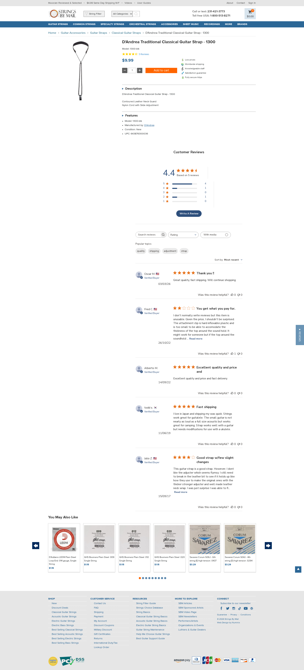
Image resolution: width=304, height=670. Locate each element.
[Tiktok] (239, 609)
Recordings (212, 24)
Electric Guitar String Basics (151, 625)
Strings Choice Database (149, 608)
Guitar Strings (58, 24)
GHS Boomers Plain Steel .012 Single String (134, 559)
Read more (195, 338)
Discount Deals (60, 608)
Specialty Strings (112, 24)
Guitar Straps (98, 32)
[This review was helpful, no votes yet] (232, 295)
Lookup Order (101, 647)
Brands (242, 24)
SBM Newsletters (187, 616)
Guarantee (222, 615)
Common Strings (84, 24)
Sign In (252, 3)
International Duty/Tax (106, 643)
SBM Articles (185, 603)
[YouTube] (245, 609)
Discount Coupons (104, 625)
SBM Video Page (187, 612)
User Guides (144, 3)
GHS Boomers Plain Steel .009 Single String (99, 559)
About (230, 3)
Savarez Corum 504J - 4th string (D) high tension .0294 (238, 559)
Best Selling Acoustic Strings (67, 634)
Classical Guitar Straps (126, 32)
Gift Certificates (102, 634)
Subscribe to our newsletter (235, 603)
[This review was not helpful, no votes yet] (238, 295)
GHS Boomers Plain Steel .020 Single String (169, 559)
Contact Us (100, 603)
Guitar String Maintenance (150, 630)
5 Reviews (144, 54)
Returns (98, 638)
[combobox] (183, 235)
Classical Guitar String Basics (151, 616)
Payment (98, 616)
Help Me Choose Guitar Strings (153, 634)
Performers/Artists (188, 621)
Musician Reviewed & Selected (65, 3)
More (228, 24)
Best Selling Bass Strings (65, 643)
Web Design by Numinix (228, 623)
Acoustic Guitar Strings (64, 616)
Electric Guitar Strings (63, 621)
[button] (300, 335)
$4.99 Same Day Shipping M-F (103, 3)
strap (184, 251)
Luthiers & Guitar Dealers (192, 630)
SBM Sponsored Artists (191, 608)
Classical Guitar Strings (64, 612)
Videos (128, 3)
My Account (100, 621)
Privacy (233, 615)
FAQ (96, 608)
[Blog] (251, 609)
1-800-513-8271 (220, 15)
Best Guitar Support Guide (150, 638)
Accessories (169, 24)
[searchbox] (148, 234)
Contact (241, 3)
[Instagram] (233, 609)
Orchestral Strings (142, 24)
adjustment (170, 251)
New (54, 603)
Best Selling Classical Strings (67, 630)
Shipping (98, 612)
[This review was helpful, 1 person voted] (232, 354)
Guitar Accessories (73, 32)
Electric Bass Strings (63, 625)
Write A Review (189, 213)
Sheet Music (191, 24)
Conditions (245, 615)
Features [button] (131, 115)
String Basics (143, 612)
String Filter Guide (146, 603)
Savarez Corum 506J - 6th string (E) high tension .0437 (203, 559)
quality (141, 251)
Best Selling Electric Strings (66, 638)
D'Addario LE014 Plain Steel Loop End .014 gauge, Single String (62, 560)
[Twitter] (227, 609)
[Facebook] (221, 609)
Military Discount (103, 630)
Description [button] (133, 88)
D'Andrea (149, 125)
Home (52, 32)
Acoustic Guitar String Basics (151, 621)
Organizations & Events (191, 625)
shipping (154, 251)
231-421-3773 (216, 11)
